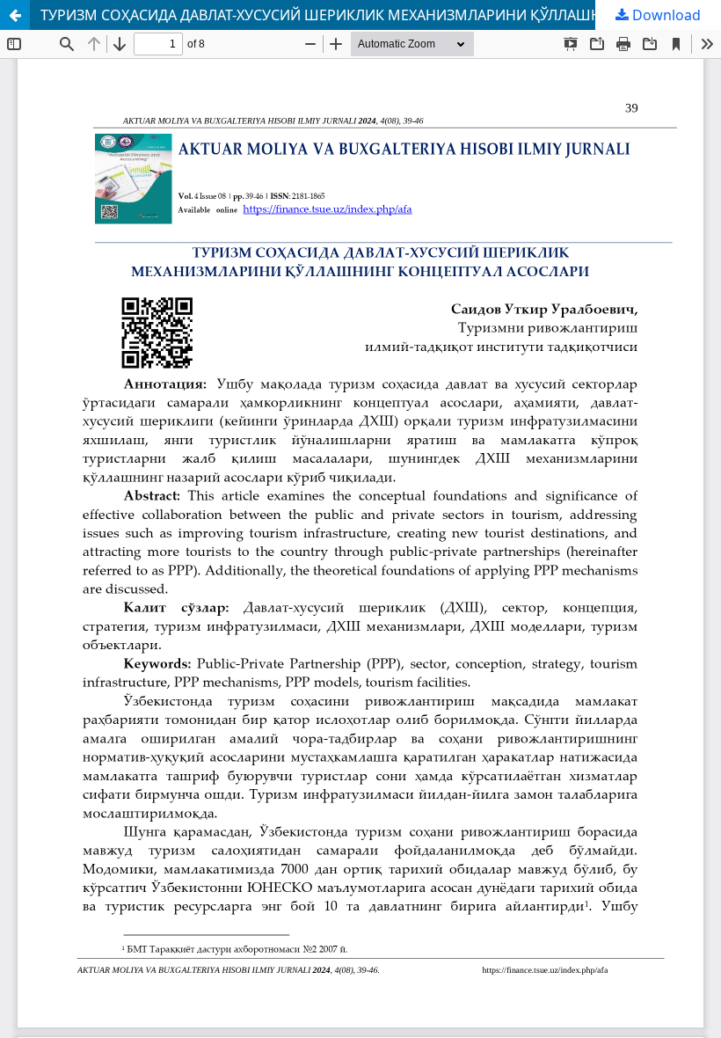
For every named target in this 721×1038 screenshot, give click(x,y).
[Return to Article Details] (15, 15)
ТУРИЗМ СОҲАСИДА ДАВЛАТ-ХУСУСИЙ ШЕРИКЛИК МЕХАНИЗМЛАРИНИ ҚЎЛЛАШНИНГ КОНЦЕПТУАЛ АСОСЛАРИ (380, 15)
